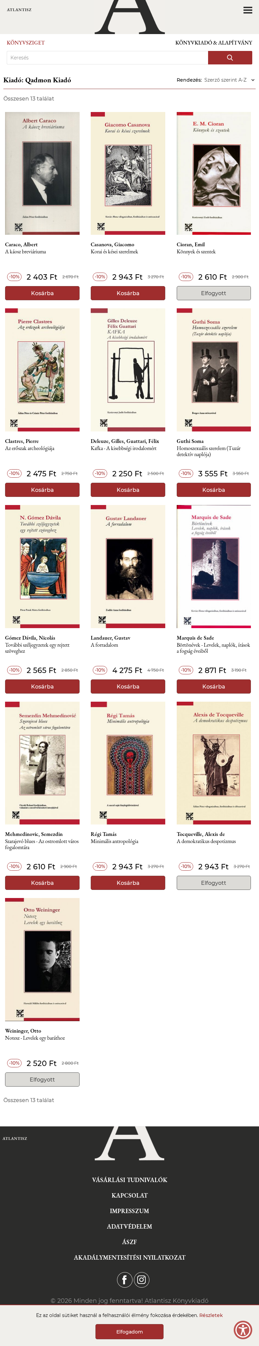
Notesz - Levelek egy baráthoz (35, 1038)
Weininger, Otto (23, 1031)
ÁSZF (129, 1242)
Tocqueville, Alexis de (201, 834)
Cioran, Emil (191, 245)
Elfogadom (129, 1332)
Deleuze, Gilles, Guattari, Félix (125, 441)
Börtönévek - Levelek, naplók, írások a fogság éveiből (213, 648)
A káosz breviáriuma (25, 252)
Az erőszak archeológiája (29, 448)
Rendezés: (189, 80)
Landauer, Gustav (110, 638)
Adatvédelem (129, 1226)
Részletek (211, 1315)
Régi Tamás (104, 834)
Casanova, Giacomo (112, 245)
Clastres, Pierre (22, 441)
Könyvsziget (26, 42)
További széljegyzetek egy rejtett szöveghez (37, 648)
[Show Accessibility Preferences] (243, 1330)
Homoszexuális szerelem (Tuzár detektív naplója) (208, 451)
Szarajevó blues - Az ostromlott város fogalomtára (42, 844)
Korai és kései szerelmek (114, 252)
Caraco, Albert (21, 245)
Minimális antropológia (114, 841)
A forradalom (104, 645)
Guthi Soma (190, 441)
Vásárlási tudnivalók (129, 1180)
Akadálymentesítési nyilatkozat (129, 1257)
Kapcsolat (130, 1195)
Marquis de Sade (195, 638)
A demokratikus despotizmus (206, 841)
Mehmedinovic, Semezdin (34, 834)
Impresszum (129, 1211)
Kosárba (42, 293)
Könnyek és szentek (196, 252)
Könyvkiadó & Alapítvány (213, 42)
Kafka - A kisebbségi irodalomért (123, 448)
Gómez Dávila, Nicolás (30, 638)
